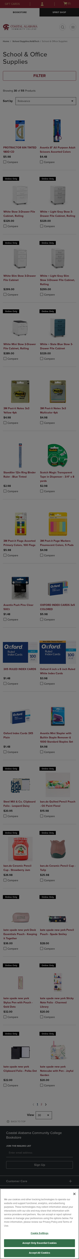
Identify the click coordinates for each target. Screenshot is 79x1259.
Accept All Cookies (39, 1252)
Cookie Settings (40, 1233)
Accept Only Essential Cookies (39, 1243)
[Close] (74, 1194)
